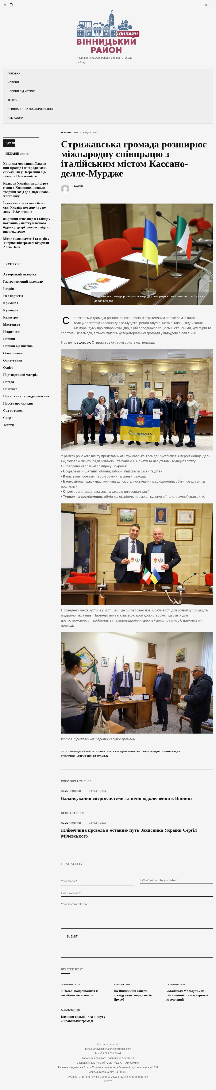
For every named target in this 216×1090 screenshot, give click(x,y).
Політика (10, 389)
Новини (13, 82)
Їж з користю (13, 296)
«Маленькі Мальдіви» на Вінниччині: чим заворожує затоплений (187, 995)
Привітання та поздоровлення (30, 109)
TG (206, 5)
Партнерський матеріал (21, 374)
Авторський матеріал (19, 274)
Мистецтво (11, 324)
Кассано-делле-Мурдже (124, 751)
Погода (8, 382)
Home (64, 791)
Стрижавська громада (93, 756)
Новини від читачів (21, 91)
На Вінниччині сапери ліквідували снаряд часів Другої (133, 995)
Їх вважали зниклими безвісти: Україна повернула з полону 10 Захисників (25, 207)
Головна (14, 73)
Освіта (8, 367)
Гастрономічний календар (23, 281)
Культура (10, 317)
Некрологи (15, 117)
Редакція (78, 186)
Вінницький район (82, 751)
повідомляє (82, 342)
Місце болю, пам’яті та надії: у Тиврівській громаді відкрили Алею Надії (26, 243)
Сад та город (13, 410)
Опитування (12, 360)
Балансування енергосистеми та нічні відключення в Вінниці (126, 798)
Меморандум (151, 751)
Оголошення (13, 353)
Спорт (8, 418)
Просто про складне (18, 403)
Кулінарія (10, 310)
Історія (8, 288)
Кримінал (10, 303)
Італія (101, 751)
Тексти (13, 100)
